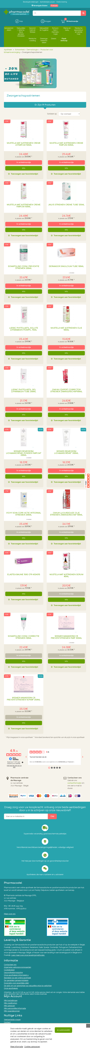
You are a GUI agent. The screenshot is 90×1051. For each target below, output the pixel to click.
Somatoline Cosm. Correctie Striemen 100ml (23, 637)
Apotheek (8, 50)
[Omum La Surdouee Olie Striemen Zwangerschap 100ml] (66, 499)
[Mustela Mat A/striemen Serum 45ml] (66, 561)
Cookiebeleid (9, 970)
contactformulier (74, 783)
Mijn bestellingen (10, 1000)
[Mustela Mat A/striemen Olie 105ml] (66, 314)
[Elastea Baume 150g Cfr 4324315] (23, 561)
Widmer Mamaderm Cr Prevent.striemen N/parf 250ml (23, 699)
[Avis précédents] (26, 756)
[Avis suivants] (82, 756)
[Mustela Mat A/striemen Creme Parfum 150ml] (23, 191)
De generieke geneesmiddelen (16, 980)
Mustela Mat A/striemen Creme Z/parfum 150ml (23, 144)
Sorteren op (52, 114)
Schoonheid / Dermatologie (26, 50)
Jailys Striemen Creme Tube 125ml (66, 205)
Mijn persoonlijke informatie (15, 1008)
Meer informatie (16, 1047)
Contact (7, 1022)
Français (54, 5)
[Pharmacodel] (16, 12)
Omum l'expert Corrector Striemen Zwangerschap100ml (66, 391)
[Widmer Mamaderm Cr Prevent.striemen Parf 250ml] (66, 622)
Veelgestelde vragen (12, 1020)
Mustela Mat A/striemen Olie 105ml (66, 329)
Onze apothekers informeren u (16, 975)
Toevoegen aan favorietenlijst (24, 174)
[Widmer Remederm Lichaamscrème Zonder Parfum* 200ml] (23, 438)
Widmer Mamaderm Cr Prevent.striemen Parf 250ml (66, 637)
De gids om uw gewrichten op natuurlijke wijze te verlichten (28, 986)
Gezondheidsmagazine (13, 972)
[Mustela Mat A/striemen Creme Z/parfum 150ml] (23, 129)
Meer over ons (9, 914)
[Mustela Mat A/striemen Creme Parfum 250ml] (66, 129)
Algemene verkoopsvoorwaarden (17, 967)
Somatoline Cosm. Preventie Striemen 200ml (23, 267)
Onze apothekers (11, 988)
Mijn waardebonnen (12, 1011)
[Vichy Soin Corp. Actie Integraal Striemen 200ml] (23, 499)
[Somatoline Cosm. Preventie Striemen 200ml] (23, 253)
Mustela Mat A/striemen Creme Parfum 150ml (23, 206)
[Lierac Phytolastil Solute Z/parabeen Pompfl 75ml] (23, 314)
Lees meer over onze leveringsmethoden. (28, 955)
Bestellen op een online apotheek (17, 978)
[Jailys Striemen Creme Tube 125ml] (66, 191)
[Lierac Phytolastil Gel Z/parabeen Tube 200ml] (23, 376)
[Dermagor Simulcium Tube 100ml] (66, 253)
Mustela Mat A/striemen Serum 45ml (66, 576)
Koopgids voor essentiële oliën (16, 983)
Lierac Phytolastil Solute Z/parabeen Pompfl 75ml (23, 329)
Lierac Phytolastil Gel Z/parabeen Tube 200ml (23, 391)
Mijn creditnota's (10, 1003)
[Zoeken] (83, 13)
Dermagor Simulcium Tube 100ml (66, 266)
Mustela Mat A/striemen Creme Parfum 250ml (66, 144)
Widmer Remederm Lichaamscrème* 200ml (66, 452)
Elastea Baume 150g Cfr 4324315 (23, 575)
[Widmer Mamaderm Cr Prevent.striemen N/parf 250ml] (23, 684)
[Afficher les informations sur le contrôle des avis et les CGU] (22, 762)
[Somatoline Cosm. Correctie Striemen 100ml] (23, 622)
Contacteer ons (10, 965)
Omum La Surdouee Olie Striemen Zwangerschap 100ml (66, 514)
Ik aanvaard (63, 1030)
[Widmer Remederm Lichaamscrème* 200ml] (66, 438)
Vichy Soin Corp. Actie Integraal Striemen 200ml (23, 514)
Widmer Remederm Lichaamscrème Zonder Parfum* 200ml (23, 453)
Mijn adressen (9, 1006)
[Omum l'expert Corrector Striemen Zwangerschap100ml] (66, 376)
